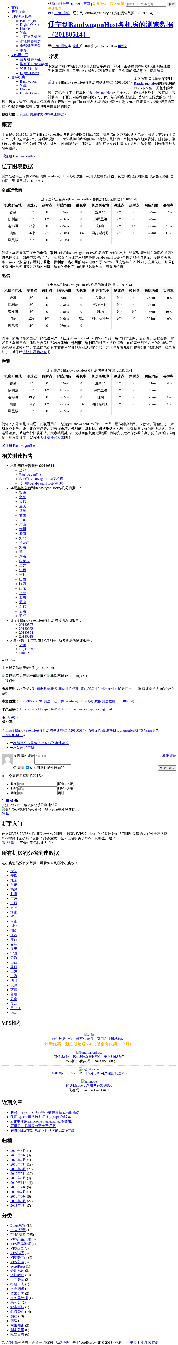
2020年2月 (18, 1160)
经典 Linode (29, 68)
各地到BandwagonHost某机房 (41, 479)
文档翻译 (17, 1289)
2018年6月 (18, 1196)
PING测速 (62, 13)
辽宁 (13, 949)
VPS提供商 (19, 55)
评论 (122, 46)
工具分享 (17, 1280)
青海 (13, 958)
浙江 (22, 616)
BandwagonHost (146, 83)
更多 (23, 50)
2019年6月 (18, 1169)
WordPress (17, 1266)
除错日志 (17, 1334)
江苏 (22, 565)
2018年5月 (18, 1201)
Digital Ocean (29, 25)
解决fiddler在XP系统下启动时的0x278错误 (42, 1130)
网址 (13, 793)
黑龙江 (24, 543)
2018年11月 (19, 1183)
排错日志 (17, 1284)
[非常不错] (55, 676)
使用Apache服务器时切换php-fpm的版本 (40, 1117)
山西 (22, 579)
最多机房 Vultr (31, 59)
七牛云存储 (149, 1342)
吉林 (22, 574)
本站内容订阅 (23, 747)
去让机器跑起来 (35, 352)
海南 (22, 533)
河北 (22, 538)
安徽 (22, 492)
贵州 (22, 529)
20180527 (26, 625)
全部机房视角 (30, 46)
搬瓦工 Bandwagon (34, 64)
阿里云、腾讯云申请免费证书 (33, 1126)
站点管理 (17, 1311)
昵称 (13, 784)
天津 (22, 602)
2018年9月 (18, 1187)
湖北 (22, 552)
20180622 (26, 628)
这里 (160, 71)
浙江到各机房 (30, 41)
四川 (22, 597)
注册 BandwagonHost (20, 156)
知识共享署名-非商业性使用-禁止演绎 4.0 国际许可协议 (78, 688)
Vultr (23, 32)
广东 (22, 520)
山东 (22, 588)
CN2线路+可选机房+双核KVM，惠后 (89, 1056)
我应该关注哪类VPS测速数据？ (43, 114)
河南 (22, 547)
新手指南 (18, 12)
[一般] (31, 676)
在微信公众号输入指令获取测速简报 (41, 743)
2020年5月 (18, 1155)
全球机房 (18, 77)
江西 (22, 570)
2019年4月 (18, 1178)
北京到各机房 (30, 36)
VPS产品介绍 (20, 1239)
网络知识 (17, 1325)
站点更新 (17, 1307)
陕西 (22, 584)
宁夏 (13, 953)
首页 (14, 7)
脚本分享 (17, 1330)
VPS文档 (17, 1262)
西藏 (13, 990)
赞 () (10, 717)
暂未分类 (17, 1293)
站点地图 (62, 1342)
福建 (22, 511)
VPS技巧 (17, 1253)
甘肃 (22, 515)
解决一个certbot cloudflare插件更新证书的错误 (44, 1112)
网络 (13, 1321)
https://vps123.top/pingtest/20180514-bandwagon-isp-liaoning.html (66, 709)
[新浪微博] (12, 801)
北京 (22, 497)
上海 (22, 593)
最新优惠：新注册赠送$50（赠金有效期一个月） (89, 1044)
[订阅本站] (7, 814)
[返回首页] (49, 13)
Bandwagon (28, 21)
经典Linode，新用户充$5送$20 (89, 1085)
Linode (25, 28)
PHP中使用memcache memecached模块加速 (42, 1121)
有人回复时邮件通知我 (47, 768)
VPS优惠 (17, 1248)
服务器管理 (19, 1298)
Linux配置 (18, 1230)
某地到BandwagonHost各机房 (41, 483)
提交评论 (168, 768)
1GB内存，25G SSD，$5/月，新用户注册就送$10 (89, 1073)
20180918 (26, 636)
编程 (13, 1316)
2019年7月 (18, 1164)
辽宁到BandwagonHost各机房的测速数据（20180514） (95, 701)
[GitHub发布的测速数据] (8, 801)
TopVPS (8, 1342)
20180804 (26, 632)
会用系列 (17, 1270)
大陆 (22, 501)
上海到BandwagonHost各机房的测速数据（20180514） (46, 730)
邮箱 (13, 788)
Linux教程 (18, 1225)
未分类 (15, 1302)
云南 (22, 611)
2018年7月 (18, 1192)
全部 (22, 470)
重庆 (22, 506)
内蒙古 (24, 561)
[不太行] (19, 676)
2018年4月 (18, 1205)
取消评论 (169, 755)
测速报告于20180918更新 (71, 4)
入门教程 (17, 1275)
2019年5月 (18, 1173)
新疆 (22, 606)
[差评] (7, 676)
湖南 (22, 556)
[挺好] (41, 676)
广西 (22, 524)
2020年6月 (18, 1151)
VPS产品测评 (20, 1244)
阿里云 (131, 1342)
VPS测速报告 (21, 16)
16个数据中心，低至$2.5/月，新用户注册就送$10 (89, 1039)
